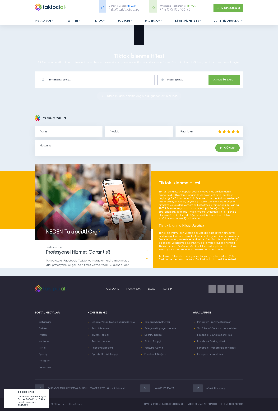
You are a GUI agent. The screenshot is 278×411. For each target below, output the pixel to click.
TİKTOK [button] (97, 20)
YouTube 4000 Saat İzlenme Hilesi (217, 328)
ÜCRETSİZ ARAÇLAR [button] (227, 20)
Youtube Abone (153, 348)
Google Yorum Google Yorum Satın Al (113, 322)
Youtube (44, 341)
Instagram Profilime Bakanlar (214, 322)
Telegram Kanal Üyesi (157, 322)
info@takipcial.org (124, 9)
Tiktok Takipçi (152, 341)
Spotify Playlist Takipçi (105, 354)
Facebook (45, 367)
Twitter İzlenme (101, 341)
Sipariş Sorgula (230, 8)
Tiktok (42, 348)
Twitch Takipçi (100, 335)
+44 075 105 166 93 (175, 9)
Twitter (43, 328)
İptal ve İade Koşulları (232, 404)
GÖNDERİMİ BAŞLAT (224, 80)
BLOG (151, 289)
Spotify (43, 354)
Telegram (44, 361)
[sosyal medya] (212, 289)
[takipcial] (50, 10)
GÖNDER (229, 148)
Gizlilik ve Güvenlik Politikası (202, 404)
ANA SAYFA (112, 289)
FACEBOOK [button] (152, 20)
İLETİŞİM (167, 289)
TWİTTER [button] (72, 20)
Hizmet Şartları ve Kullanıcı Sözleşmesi (163, 404)
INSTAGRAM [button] (43, 20)
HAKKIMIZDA (133, 289)
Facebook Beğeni (102, 348)
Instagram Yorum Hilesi (210, 354)
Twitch (43, 335)
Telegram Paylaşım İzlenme (160, 328)
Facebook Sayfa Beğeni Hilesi (214, 335)
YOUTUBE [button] (124, 20)
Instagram (45, 322)
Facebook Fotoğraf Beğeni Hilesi (216, 348)
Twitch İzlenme (100, 328)
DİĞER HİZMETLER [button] (187, 20)
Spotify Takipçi (153, 335)
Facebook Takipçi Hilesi (211, 341)
